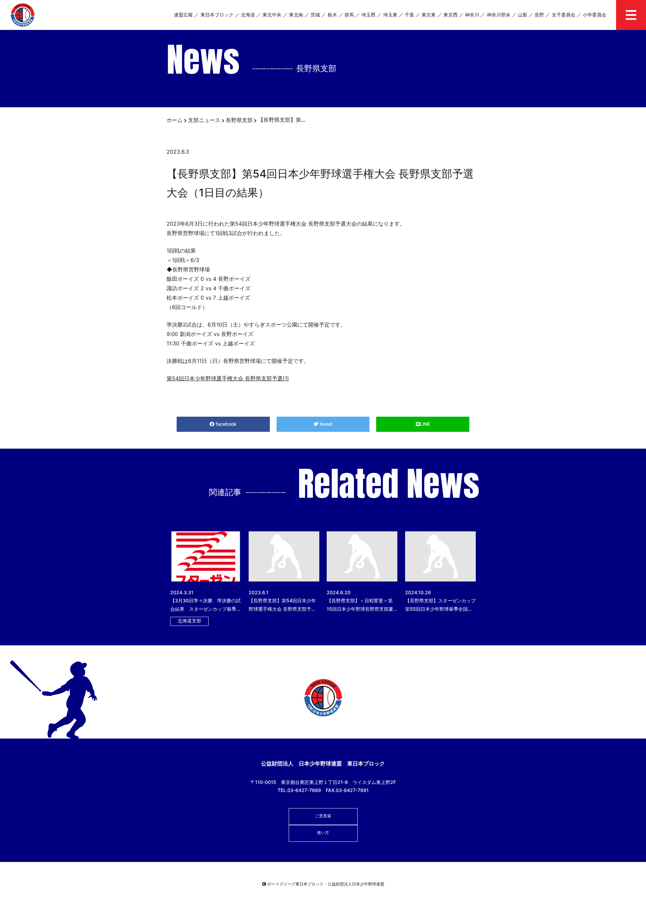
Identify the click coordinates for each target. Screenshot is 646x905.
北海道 (248, 14)
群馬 (349, 14)
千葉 (409, 14)
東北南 (296, 14)
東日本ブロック (217, 14)
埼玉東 (390, 14)
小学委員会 (594, 14)
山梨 (522, 14)
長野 (539, 14)
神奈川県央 (498, 14)
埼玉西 (368, 14)
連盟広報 (183, 14)
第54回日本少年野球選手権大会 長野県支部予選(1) (228, 378)
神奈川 (472, 14)
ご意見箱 (323, 815)
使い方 (323, 832)
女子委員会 (563, 14)
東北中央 (271, 14)
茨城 (315, 14)
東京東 (429, 14)
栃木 (332, 14)
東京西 (450, 14)
